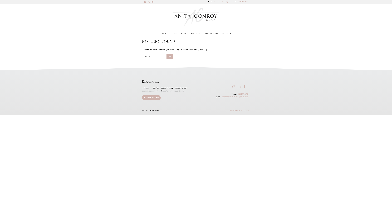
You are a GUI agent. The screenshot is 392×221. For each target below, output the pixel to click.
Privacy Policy (233, 110)
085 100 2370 (243, 2)
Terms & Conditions (244, 110)
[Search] (170, 56)
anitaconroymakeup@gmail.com (223, 2)
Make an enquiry (151, 97)
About (173, 33)
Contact (226, 33)
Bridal (184, 33)
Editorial (196, 33)
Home (163, 33)
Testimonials (211, 33)
